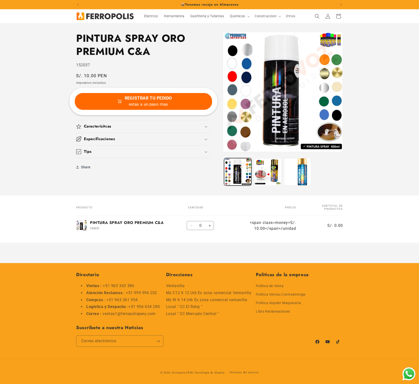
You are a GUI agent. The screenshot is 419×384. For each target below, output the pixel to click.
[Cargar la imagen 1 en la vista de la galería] (237, 172)
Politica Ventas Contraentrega (280, 294)
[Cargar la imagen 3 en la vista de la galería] (297, 172)
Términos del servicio (244, 372)
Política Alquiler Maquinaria (278, 303)
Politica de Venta (269, 286)
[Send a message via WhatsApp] (409, 374)
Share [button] (85, 167)
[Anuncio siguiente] (341, 4)
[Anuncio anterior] (78, 4)
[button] (239, 16)
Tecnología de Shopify (209, 372)
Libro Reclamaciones (273, 312)
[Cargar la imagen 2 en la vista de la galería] (267, 172)
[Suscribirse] (158, 341)
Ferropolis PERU (183, 372)
